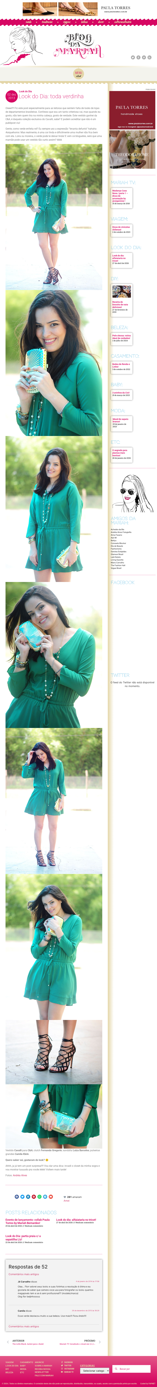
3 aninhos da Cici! (121, 392)
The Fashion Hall (118, 565)
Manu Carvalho (117, 562)
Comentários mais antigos (24, 1274)
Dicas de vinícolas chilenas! (121, 228)
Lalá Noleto (116, 557)
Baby (23, 1365)
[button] (17, 1197)
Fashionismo (116, 549)
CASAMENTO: (125, 356)
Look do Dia (25, 91)
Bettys (113, 540)
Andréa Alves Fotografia (121, 532)
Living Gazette (117, 560)
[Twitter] (133, 57)
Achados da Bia (117, 529)
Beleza (9, 1372)
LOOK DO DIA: (126, 247)
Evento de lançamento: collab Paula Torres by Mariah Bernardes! (28, 1221)
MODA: (118, 410)
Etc (22, 1372)
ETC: (115, 442)
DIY (7, 1369)
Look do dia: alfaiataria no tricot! (76, 1219)
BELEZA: (119, 327)
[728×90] (78, 15)
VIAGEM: (119, 219)
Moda (23, 1369)
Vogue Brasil (116, 568)
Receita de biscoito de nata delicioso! (120, 304)
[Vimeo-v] (144, 57)
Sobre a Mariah (43, 1365)
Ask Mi (114, 538)
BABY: (117, 384)
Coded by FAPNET (147, 1384)
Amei (66, 1200)
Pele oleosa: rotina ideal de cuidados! (121, 336)
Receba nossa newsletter (42, 1370)
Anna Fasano (116, 535)
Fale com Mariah (44, 1375)
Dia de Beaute (117, 546)
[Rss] (149, 57)
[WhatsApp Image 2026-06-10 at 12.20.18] (132, 167)
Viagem (9, 1362)
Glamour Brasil (117, 554)
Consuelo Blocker (118, 543)
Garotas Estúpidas (118, 551)
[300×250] (132, 128)
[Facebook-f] (138, 57)
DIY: (114, 278)
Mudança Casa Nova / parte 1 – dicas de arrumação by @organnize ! (120, 195)
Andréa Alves (19, 1175)
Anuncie (39, 1362)
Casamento (26, 1362)
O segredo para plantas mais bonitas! (119, 453)
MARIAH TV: (123, 182)
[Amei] (65, 1196)
